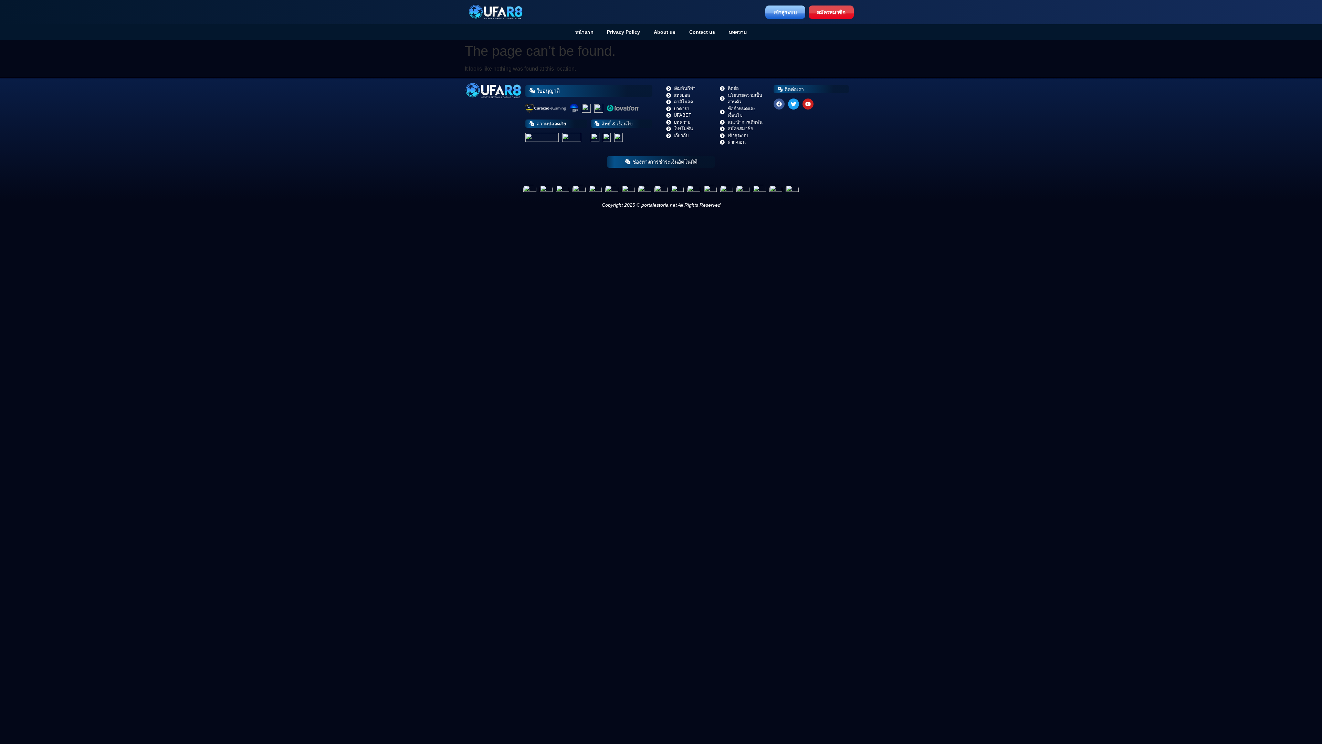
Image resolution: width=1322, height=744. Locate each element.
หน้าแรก (584, 32)
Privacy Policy (623, 32)
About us (664, 32)
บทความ (738, 32)
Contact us (702, 32)
